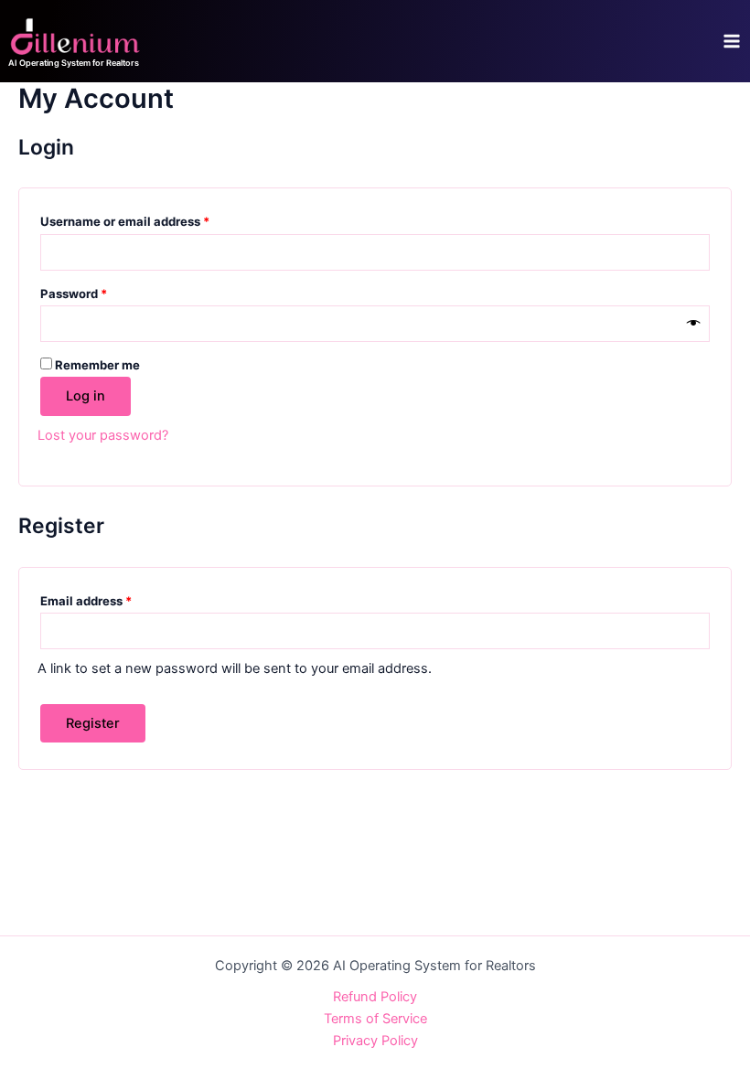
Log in (85, 396)
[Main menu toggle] (731, 41)
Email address (112, 598)
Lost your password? (103, 435)
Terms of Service (375, 1018)
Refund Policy (375, 996)
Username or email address (151, 219)
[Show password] (694, 323)
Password (99, 291)
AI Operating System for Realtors (73, 63)
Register (93, 723)
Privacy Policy (375, 1040)
